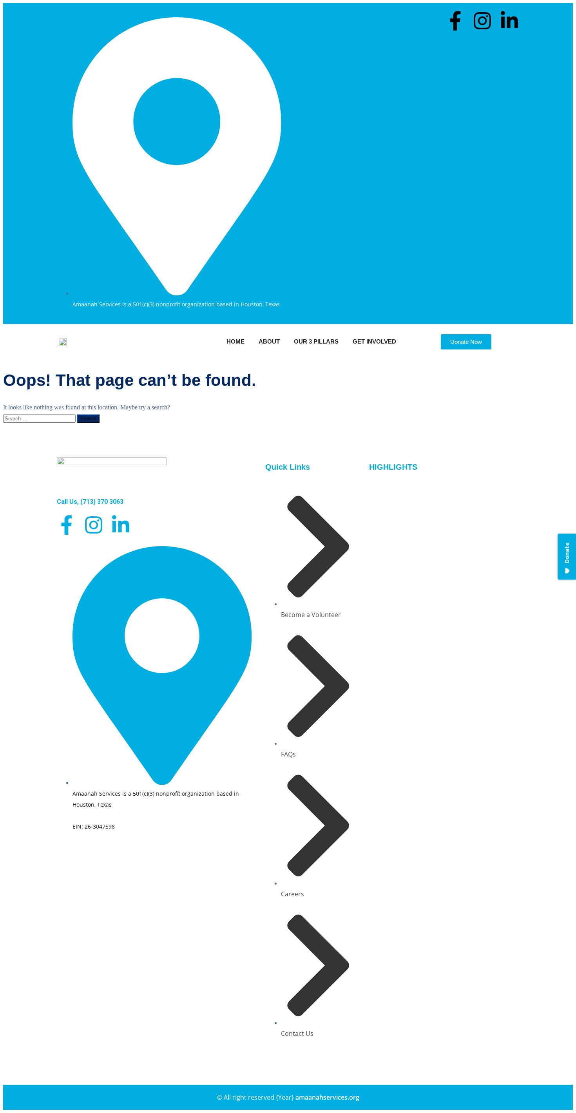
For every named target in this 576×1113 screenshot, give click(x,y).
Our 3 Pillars (316, 341)
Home (235, 341)
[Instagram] (482, 21)
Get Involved (374, 341)
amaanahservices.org (327, 1097)
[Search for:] (40, 418)
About (269, 341)
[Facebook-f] (455, 21)
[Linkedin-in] (509, 21)
